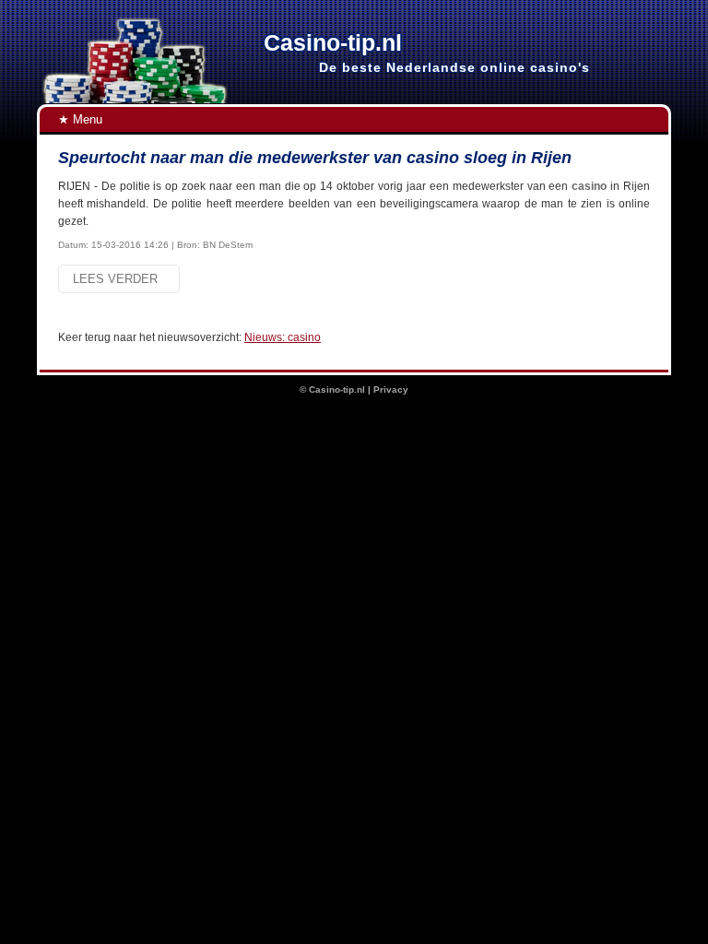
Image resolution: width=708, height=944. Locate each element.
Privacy (390, 389)
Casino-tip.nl (337, 389)
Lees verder (119, 279)
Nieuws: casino (282, 337)
